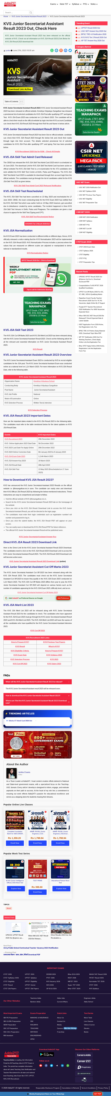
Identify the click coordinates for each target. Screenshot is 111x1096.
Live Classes (88, 1021)
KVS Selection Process (37, 410)
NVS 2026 (50, 985)
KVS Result (37, 349)
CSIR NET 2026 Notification (88, 217)
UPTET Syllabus (31, 978)
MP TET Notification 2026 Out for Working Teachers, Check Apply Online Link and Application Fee (90, 339)
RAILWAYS (34, 1025)
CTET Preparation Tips (87, 262)
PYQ (85, 4)
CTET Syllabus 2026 (86, 251)
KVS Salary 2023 (54, 664)
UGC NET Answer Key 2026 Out (93, 31)
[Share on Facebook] (65, 50)
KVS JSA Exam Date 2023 (15, 456)
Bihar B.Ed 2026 (74, 974)
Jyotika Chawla (24, 772)
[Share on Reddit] (61, 50)
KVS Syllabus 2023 (54, 655)
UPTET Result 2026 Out (90, 28)
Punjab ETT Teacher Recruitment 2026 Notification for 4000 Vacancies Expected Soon (91, 309)
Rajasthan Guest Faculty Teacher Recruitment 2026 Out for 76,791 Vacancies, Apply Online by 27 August (92, 300)
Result (9, 908)
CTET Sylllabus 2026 (11, 978)
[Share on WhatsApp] (52, 50)
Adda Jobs (61, 998)
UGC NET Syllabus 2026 (87, 191)
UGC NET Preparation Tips (88, 202)
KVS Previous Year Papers (54, 642)
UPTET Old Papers (32, 988)
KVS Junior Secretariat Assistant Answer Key (37, 537)
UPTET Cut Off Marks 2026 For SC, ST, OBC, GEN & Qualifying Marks (91, 293)
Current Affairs (62, 1002)
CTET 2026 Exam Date (87, 247)
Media (59, 1025)
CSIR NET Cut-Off (85, 228)
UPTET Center (30, 985)
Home (5, 16)
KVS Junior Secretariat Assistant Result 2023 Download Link (34, 561)
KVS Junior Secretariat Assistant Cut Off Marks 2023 (38, 592)
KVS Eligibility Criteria (20, 651)
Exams (53, 4)
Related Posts (9, 917)
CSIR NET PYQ (84, 225)
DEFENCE (34, 1032)
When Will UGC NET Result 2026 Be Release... (38, 937)
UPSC (32, 1039)
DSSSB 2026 (51, 974)
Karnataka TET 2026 (96, 981)
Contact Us (61, 1021)
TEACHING (34, 1028)
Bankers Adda (35, 1002)
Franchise (60, 1032)
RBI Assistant (8, 1035)
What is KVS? (54, 646)
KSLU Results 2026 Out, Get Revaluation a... (61, 936)
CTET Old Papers (9, 988)
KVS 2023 (54, 659)
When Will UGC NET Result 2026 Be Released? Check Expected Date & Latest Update (91, 318)
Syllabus (75, 4)
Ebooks (86, 1028)
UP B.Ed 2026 (51, 988)
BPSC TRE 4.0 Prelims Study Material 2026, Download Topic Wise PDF (92, 332)
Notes (93, 4)
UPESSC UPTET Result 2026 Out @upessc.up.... (14, 936)
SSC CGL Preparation (11, 1032)
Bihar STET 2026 (74, 988)
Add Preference (63, 598)
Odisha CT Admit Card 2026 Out (21, 721)
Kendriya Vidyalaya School (44, 381)
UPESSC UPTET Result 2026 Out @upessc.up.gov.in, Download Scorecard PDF (90, 279)
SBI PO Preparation (10, 1018)
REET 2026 (72, 978)
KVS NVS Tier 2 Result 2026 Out (37, 224)
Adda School (88, 1002)
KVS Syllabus (94, 988)
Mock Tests (88, 1018)
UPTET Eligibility (31, 981)
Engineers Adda (89, 998)
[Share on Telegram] (56, 50)
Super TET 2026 (74, 985)
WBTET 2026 (73, 981)
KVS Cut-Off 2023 (37, 631)
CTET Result (8, 985)
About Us (60, 1018)
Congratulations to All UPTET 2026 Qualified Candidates (91, 287)
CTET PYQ (83, 258)
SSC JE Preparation (10, 1028)
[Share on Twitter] (70, 50)
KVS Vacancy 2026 (53, 981)
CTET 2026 (7, 974)
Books (86, 1032)
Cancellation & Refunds (70, 1088)
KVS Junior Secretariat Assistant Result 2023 (29, 16)
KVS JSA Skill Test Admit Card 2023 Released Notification (37, 186)
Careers (66, 1028)
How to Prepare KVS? (20, 642)
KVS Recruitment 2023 (13, 439)
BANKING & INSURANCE (39, 1018)
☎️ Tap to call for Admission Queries (38, 289)
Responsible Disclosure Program (48, 1088)
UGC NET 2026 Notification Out (90, 187)
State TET (64, 4)
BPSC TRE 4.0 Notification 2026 (93, 34)
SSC (31, 1021)
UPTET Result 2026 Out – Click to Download (38, 260)
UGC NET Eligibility (85, 199)
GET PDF (97, 1094)
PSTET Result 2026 (96, 978)
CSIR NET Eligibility (85, 232)
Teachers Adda (35, 998)
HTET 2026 (93, 985)
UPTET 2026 (29, 974)
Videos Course (89, 1025)
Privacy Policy (103, 1088)
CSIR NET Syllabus (85, 221)
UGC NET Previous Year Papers (90, 195)
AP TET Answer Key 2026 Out (92, 40)
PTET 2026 (50, 978)
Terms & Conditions (89, 1088)
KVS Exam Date (20, 655)
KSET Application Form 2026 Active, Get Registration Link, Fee (91, 326)
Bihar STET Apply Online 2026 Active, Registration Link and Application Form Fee (92, 348)
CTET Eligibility (84, 254)
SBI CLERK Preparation (12, 1021)
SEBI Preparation (9, 1025)
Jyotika (7, 50)
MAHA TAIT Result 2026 (98, 974)
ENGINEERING (35, 1035)
